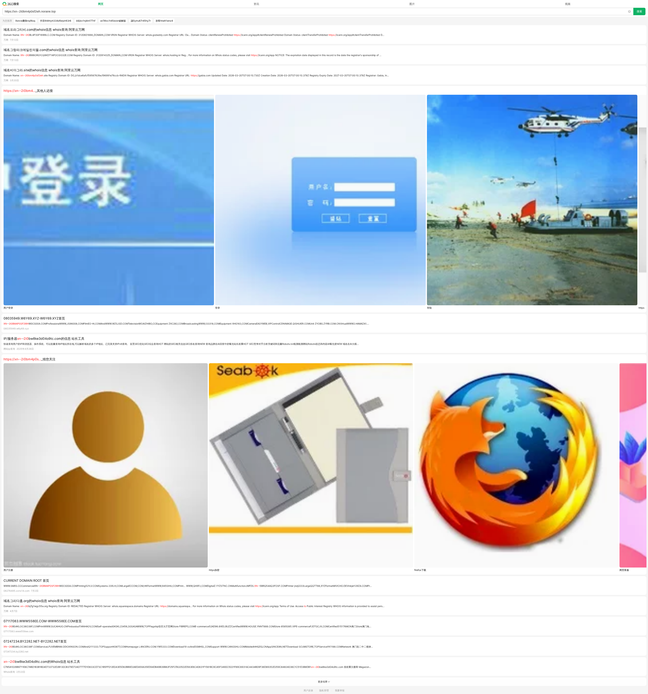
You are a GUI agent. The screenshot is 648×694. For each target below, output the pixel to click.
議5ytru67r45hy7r (141, 20)
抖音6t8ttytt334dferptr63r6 (55, 20)
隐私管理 (324, 690)
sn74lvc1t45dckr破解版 (113, 20)
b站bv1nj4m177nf (85, 20)
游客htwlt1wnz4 (164, 20)
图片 (412, 4)
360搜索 (12, 4)
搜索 (639, 11)
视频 (567, 4)
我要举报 (339, 690)
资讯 (256, 4)
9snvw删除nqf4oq (25, 20)
